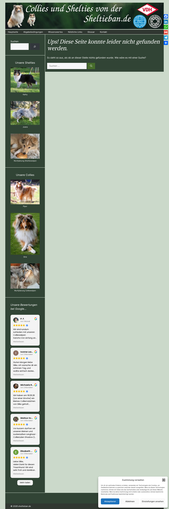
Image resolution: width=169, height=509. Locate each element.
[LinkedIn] (165, 21)
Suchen (14, 41)
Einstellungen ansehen (153, 501)
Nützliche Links (75, 32)
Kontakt (103, 32)
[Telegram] (165, 37)
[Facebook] (165, 16)
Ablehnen (130, 501)
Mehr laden (25, 482)
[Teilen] (165, 43)
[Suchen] (91, 66)
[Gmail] (165, 32)
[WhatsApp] (165, 27)
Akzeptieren (110, 501)
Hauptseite (13, 32)
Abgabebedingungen (33, 32)
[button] (163, 480)
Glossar (91, 32)
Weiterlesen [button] (18, 342)
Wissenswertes (55, 32)
